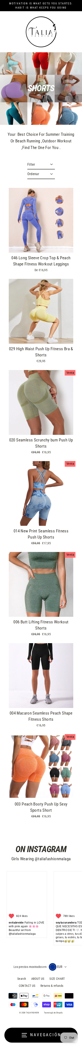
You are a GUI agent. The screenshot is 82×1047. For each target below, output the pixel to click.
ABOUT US (37, 978)
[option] (41, 220)
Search (21, 978)
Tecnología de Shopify (53, 1013)
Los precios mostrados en (30, 967)
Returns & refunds (51, 985)
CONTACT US (27, 985)
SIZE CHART (57, 978)
